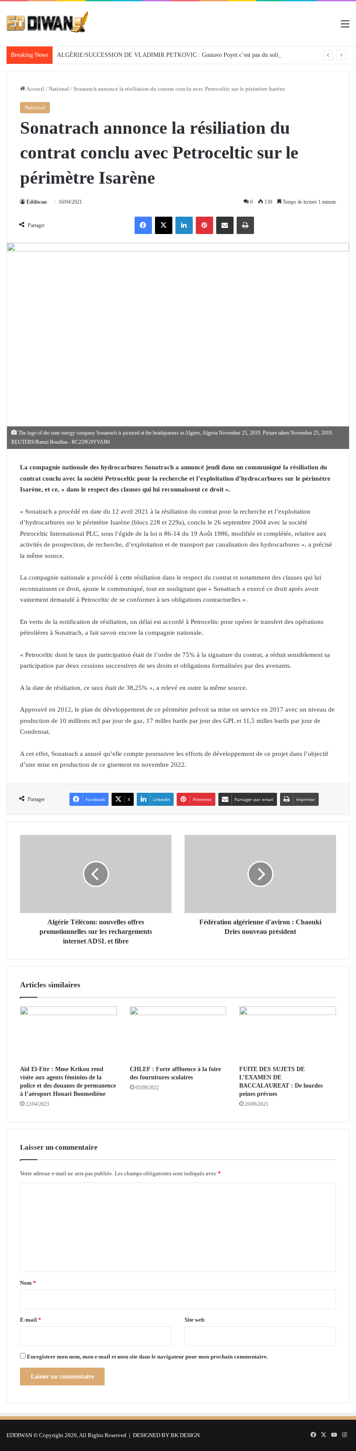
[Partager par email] (225, 225)
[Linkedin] (184, 225)
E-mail (30, 1319)
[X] (163, 225)
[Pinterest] (204, 225)
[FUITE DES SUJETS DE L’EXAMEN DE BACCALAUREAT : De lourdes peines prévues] (287, 1033)
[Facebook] (143, 225)
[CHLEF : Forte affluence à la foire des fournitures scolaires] (178, 1033)
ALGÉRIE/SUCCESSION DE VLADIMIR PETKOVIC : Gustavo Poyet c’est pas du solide (170, 55)
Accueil (34, 89)
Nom (28, 1283)
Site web (194, 1319)
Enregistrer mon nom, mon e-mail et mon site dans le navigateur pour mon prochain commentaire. (147, 1356)
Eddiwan (36, 202)
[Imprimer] (245, 225)
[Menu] (345, 27)
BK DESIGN (185, 1435)
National (59, 89)
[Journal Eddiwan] (48, 23)
